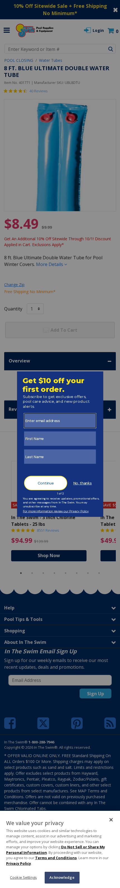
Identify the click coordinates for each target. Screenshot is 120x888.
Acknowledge (61, 877)
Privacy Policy (18, 863)
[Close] (111, 820)
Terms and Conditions (56, 857)
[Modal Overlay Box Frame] (60, 444)
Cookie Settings (23, 877)
